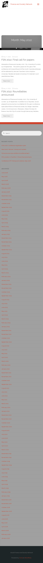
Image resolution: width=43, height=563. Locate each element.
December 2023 (6, 284)
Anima (21, 558)
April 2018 (5, 526)
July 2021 (4, 392)
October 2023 (6, 292)
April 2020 (5, 446)
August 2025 (5, 211)
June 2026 (5, 172)
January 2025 (6, 234)
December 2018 (6, 500)
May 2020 (5, 442)
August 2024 (5, 253)
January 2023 (6, 326)
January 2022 (6, 369)
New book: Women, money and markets (14, 149)
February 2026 (6, 188)
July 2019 (4, 473)
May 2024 (4, 265)
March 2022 (5, 361)
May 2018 (4, 523)
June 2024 (5, 261)
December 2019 (6, 453)
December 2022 (6, 330)
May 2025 (4, 219)
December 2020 (7, 415)
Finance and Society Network (21, 4)
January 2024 (6, 280)
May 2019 (4, 480)
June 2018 (5, 519)
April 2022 (5, 357)
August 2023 (5, 299)
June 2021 (5, 396)
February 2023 (6, 322)
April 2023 (5, 315)
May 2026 (5, 176)
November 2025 (6, 199)
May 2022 (4, 353)
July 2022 (4, 349)
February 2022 (6, 365)
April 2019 (5, 484)
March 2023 (5, 319)
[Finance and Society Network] (5, 4)
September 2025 (7, 207)
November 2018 (7, 503)
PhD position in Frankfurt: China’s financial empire (17, 157)
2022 (21, 48)
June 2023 (5, 307)
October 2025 (6, 203)
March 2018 (5, 530)
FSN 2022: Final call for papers (17, 59)
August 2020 (5, 430)
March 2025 (5, 226)
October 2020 (6, 423)
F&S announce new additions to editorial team (16, 153)
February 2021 (6, 407)
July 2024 (4, 257)
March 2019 (5, 488)
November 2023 (6, 288)
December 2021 (6, 372)
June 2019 (5, 476)
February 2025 (6, 230)
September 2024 (7, 249)
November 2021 (6, 376)
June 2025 (5, 215)
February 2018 (6, 534)
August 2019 (5, 469)
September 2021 (7, 384)
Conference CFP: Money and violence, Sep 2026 (16, 161)
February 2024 (6, 276)
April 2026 (5, 180)
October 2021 (6, 380)
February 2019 (6, 492)
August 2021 (5, 388)
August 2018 (5, 515)
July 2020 (5, 434)
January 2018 (6, 538)
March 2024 (5, 273)
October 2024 (6, 246)
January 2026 (6, 192)
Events (16, 57)
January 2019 (6, 496)
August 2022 (5, 346)
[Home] (16, 49)
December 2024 (6, 238)
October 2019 (6, 461)
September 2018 (7, 511)
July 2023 (4, 303)
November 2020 (7, 419)
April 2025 (5, 222)
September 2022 (7, 342)
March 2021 (5, 403)
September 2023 (7, 296)
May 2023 (4, 311)
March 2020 (5, 449)
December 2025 (6, 196)
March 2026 (5, 184)
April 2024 (5, 269)
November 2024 (7, 242)
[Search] (4, 133)
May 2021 (4, 399)
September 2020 (7, 426)
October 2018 (6, 507)
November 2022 (6, 334)
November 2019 (6, 457)
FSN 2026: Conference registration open (14, 145)
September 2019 (7, 465)
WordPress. (28, 558)
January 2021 (6, 411)
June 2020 (5, 438)
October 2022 (6, 338)
